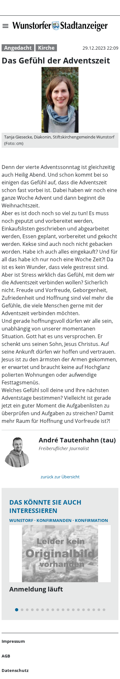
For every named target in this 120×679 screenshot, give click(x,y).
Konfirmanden (54, 520)
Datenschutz (15, 670)
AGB (6, 656)
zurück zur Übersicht (60, 477)
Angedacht (18, 47)
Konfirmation (91, 520)
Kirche (46, 47)
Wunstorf (21, 520)
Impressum (13, 641)
